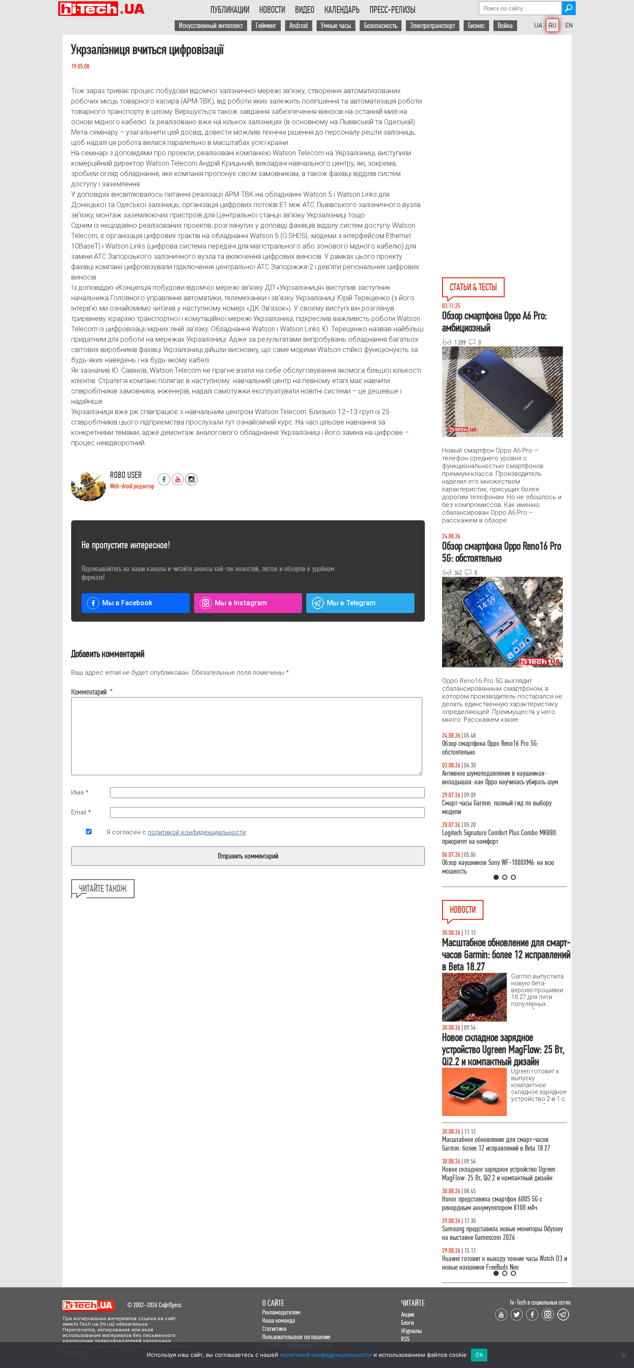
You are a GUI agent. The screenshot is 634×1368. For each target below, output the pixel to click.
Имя (79, 792)
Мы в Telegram (351, 603)
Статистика (274, 1328)
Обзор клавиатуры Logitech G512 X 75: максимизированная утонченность (489, 807)
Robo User (126, 475)
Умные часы (336, 25)
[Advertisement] (506, 95)
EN (569, 25)
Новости (272, 10)
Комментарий (89, 692)
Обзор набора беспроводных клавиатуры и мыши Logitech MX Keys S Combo (496, 748)
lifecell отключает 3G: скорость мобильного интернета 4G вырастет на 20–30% (495, 1144)
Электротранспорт (432, 25)
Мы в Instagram (241, 603)
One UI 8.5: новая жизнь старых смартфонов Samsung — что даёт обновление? (497, 777)
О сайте (273, 1303)
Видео (304, 10)
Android (298, 25)
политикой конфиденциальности (197, 832)
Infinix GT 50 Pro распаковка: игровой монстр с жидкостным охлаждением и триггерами (501, 837)
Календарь (342, 10)
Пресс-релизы (392, 10)
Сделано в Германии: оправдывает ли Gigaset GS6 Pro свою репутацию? (499, 1203)
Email (81, 812)
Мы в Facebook (127, 603)
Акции (407, 1314)
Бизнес (476, 25)
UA (538, 25)
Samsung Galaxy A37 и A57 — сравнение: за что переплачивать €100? (503, 867)
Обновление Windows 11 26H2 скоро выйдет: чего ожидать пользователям (504, 1173)
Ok (479, 1354)
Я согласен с (176, 832)
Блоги (407, 1322)
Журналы (411, 1331)
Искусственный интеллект (211, 25)
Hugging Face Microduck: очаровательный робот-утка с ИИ (503, 1233)
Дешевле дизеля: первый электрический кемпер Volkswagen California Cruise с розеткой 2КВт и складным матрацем (502, 1267)
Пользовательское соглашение (296, 1337)
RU (552, 25)
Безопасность (380, 25)
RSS (405, 1339)
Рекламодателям (281, 1312)
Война (505, 25)
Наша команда (278, 1320)
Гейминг (266, 25)
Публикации (229, 10)
